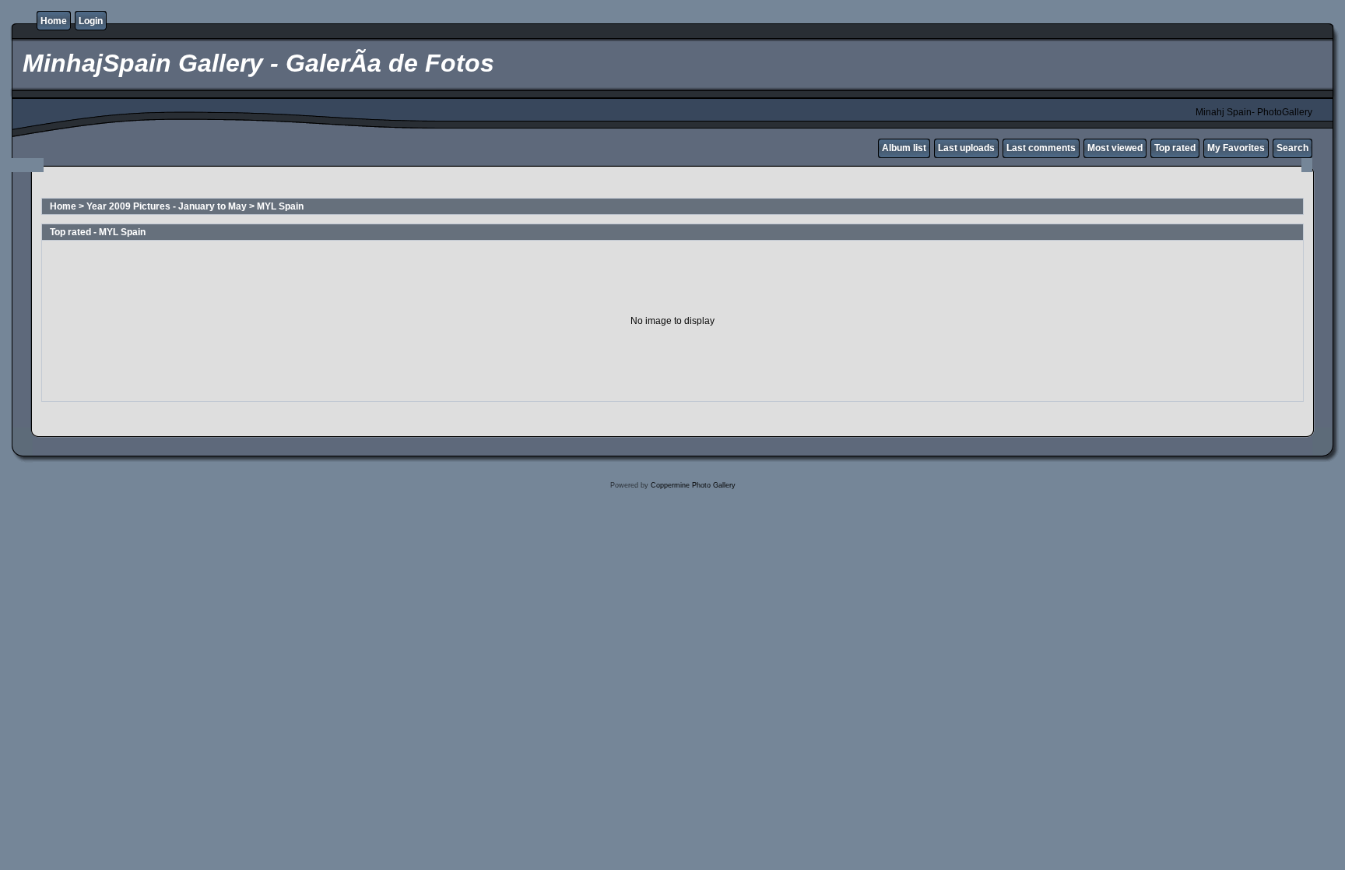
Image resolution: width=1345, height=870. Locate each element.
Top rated (1175, 148)
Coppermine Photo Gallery (693, 485)
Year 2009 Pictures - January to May (166, 206)
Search (1292, 148)
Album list (904, 148)
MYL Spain (280, 206)
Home (53, 21)
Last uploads (966, 148)
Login (91, 21)
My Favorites (1236, 148)
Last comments (1041, 148)
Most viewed (1115, 148)
